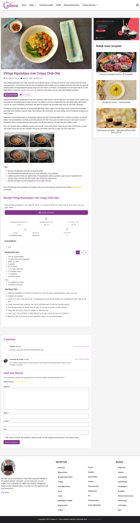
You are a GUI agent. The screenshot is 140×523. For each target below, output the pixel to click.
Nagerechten (62, 505)
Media (58, 5)
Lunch (60, 496)
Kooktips (121, 491)
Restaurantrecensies (71, 5)
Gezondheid (122, 477)
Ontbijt (60, 510)
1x (78, 252)
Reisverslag (122, 501)
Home (24, 5)
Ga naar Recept (12, 95)
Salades (91, 472)
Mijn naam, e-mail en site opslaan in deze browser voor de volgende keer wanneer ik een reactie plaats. (42, 437)
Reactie (7, 387)
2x (82, 252)
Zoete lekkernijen (94, 505)
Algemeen (122, 468)
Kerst (60, 491)
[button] (137, 5)
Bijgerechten (62, 472)
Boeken (121, 472)
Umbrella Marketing (95, 519)
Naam (6, 413)
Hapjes (60, 482)
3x (86, 252)
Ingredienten (122, 482)
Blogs (32, 5)
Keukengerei (122, 486)
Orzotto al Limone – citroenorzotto (116, 102)
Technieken (122, 505)
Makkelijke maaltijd (65, 501)
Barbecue (61, 468)
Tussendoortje (93, 486)
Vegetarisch (92, 491)
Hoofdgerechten (64, 486)
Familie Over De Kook (28, 90)
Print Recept (26, 95)
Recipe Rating (9, 382)
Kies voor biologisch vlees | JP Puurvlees (116, 74)
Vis (89, 496)
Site (5, 429)
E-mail (6, 421)
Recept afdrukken (47, 212)
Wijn (119, 510)
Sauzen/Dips (92, 477)
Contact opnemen (88, 5)
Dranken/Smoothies (65, 477)
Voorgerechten (93, 500)
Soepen (91, 482)
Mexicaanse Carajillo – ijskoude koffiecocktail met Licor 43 (116, 131)
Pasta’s (90, 467)
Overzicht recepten (46, 5)
